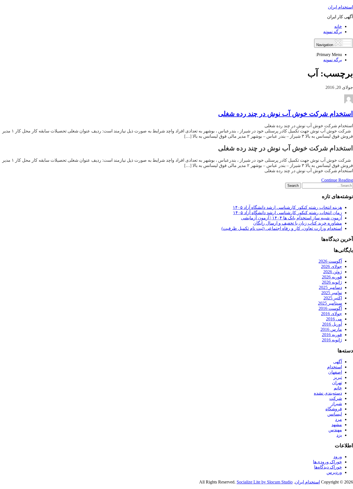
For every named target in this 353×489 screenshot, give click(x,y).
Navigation (325, 45)
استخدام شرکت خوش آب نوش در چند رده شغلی (285, 113)
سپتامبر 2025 (330, 303)
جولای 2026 (331, 266)
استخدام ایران (340, 7)
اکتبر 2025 (332, 298)
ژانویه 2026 (332, 282)
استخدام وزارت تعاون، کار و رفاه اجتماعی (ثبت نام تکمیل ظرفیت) (281, 228)
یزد (339, 435)
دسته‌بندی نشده (328, 393)
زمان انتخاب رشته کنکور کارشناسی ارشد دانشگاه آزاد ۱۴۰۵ (287, 212)
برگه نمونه (332, 31)
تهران (337, 382)
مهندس (335, 429)
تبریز (337, 377)
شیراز (336, 403)
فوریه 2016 (332, 334)
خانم (338, 388)
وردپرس (334, 472)
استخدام (334, 367)
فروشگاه (333, 408)
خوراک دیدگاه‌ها (328, 467)
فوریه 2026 (332, 277)
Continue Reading (337, 180)
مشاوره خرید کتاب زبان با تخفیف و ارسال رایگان (297, 223)
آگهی (337, 361)
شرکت (335, 398)
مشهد (336, 424)
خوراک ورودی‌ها (327, 461)
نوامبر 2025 (331, 292)
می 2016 (334, 319)
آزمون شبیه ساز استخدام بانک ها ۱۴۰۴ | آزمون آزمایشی (291, 218)
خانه (338, 26)
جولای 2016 (331, 313)
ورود (337, 456)
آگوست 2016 (330, 308)
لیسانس (334, 414)
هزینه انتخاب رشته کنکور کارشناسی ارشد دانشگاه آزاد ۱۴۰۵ (287, 207)
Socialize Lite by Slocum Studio (265, 482)
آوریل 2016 (332, 324)
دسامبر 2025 (330, 287)
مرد (338, 419)
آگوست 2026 (330, 261)
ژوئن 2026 (332, 271)
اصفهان (335, 372)
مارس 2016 (331, 329)
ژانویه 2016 (332, 339)
